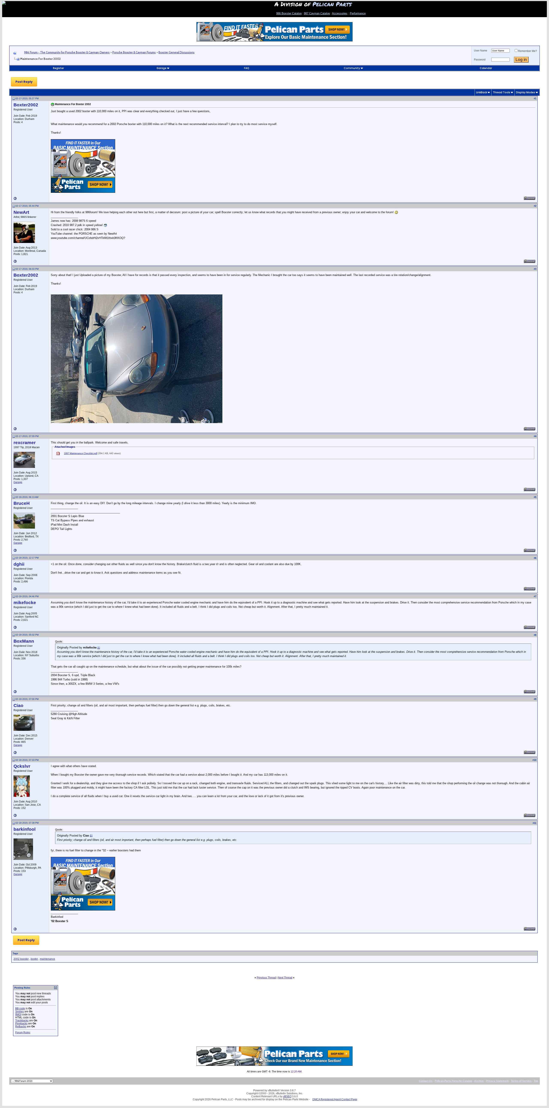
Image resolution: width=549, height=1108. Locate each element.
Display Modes (525, 92)
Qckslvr (22, 766)
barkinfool (25, 829)
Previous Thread (266, 977)
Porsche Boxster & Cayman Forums (134, 52)
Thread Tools (501, 92)
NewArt (21, 212)
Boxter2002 (26, 104)
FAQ (246, 68)
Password (480, 59)
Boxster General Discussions (176, 52)
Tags (15, 953)
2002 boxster (21, 958)
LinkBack (481, 92)
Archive (479, 1080)
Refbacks (20, 1026)
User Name (480, 50)
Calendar (486, 68)
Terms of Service (521, 1080)
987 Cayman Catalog (317, 13)
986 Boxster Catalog (289, 13)
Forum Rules (22, 1032)
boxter (34, 958)
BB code (20, 1008)
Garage (161, 68)
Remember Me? (527, 51)
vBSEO (287, 1096)
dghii (19, 564)
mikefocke (25, 602)
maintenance (47, 958)
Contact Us (426, 1080)
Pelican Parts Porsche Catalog (453, 1080)
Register (58, 68)
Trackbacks (22, 1020)
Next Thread (285, 977)
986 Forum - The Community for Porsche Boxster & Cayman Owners (67, 52)
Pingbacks (21, 1023)
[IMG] (18, 1014)
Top (536, 1080)
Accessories (339, 13)
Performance (358, 13)
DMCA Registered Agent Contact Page (334, 1099)
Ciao (18, 705)
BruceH (22, 503)
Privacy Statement (497, 1080)
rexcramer (25, 442)
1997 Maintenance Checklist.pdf (80, 453)
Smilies (19, 1011)
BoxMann (24, 641)
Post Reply (24, 82)
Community (352, 68)
